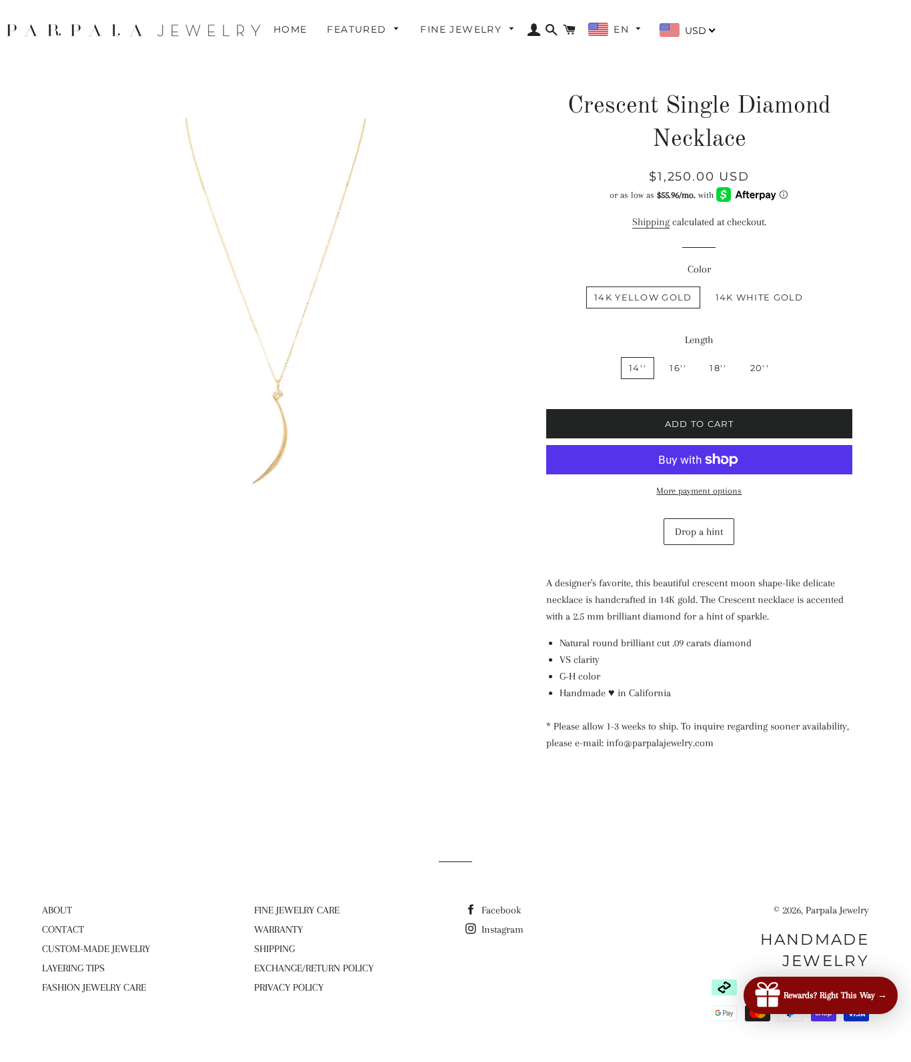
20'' (759, 367)
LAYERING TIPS (73, 968)
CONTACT (63, 929)
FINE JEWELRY (462, 29)
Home (290, 29)
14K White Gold (760, 297)
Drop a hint (699, 532)
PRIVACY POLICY (288, 987)
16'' (678, 367)
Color (699, 269)
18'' (718, 367)
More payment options (699, 491)
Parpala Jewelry (837, 910)
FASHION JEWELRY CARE (94, 987)
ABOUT (57, 910)
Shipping (651, 222)
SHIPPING (274, 949)
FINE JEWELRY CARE (296, 910)
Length (699, 340)
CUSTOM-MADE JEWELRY (96, 949)
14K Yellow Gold (643, 297)
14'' (637, 367)
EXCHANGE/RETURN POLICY (313, 968)
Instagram (501, 929)
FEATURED (358, 29)
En (623, 29)
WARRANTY (278, 929)
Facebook (500, 910)
